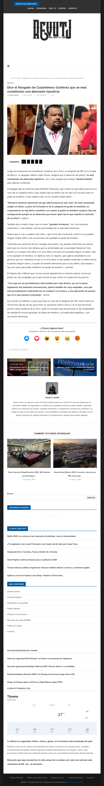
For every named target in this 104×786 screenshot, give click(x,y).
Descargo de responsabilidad (19, 620)
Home (13, 78)
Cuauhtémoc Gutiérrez (18, 349)
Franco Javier (14, 95)
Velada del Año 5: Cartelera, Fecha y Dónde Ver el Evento (32, 552)
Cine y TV (52, 8)
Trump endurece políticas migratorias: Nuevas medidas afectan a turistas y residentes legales (48, 568)
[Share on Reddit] (36, 162)
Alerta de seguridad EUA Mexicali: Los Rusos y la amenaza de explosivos (39, 658)
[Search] (95, 66)
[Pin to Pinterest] (32, 162)
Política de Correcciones (17, 614)
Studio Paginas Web (75, 782)
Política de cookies (14, 626)
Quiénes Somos (13, 591)
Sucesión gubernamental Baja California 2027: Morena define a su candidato (41, 666)
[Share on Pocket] (40, 162)
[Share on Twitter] (28, 162)
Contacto (72, 8)
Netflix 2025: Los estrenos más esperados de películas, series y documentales (41, 536)
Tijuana (30, 8)
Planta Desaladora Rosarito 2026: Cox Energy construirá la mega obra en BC (41, 674)
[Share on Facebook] (24, 162)
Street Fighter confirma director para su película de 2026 (32, 560)
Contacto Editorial (14, 597)
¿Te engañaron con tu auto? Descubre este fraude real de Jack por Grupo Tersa (42, 544)
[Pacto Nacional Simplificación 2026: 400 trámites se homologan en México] (29, 453)
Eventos (62, 8)
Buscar (10, 494)
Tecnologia (41, 8)
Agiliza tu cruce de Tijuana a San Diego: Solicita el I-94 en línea (35, 575)
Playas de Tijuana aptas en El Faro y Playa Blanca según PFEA (35, 682)
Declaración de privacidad (17, 603)
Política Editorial (13, 609)
